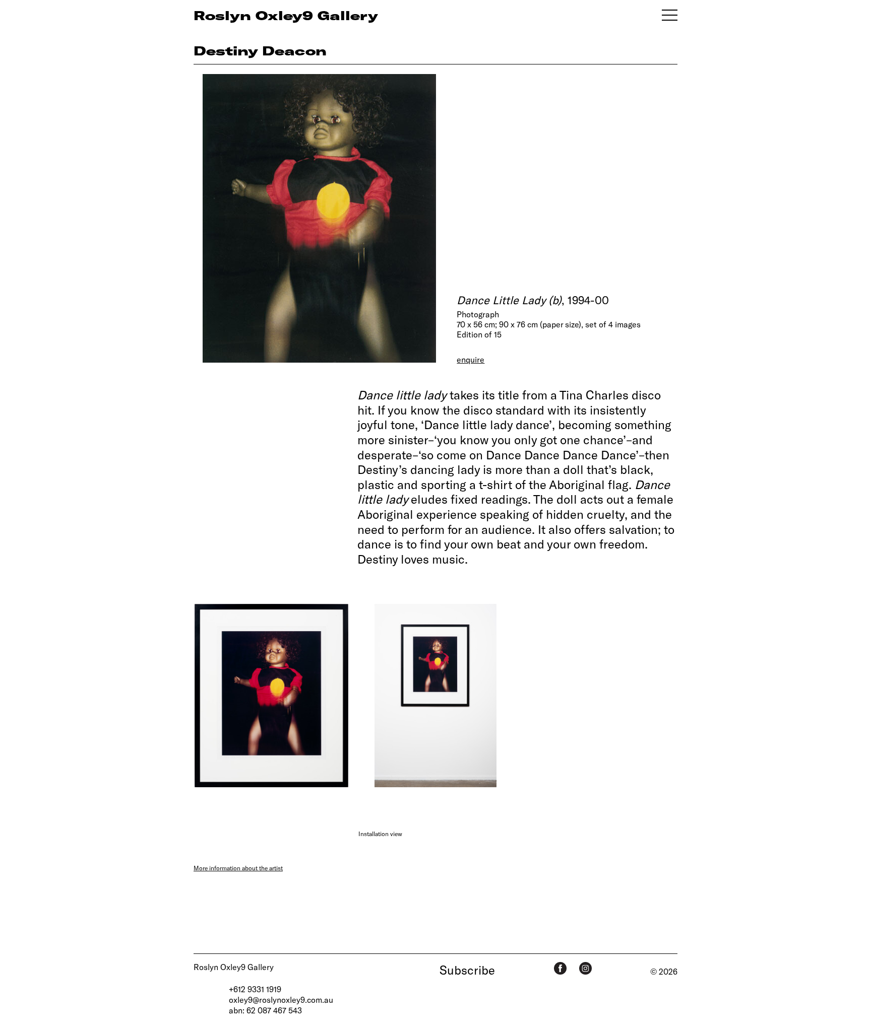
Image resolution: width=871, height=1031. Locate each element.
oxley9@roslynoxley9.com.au (281, 999)
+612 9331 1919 (255, 989)
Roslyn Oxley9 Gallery (234, 967)
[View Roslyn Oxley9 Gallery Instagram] (585, 968)
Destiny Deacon (260, 50)
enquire (470, 359)
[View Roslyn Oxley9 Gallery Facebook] (560, 968)
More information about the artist (238, 867)
